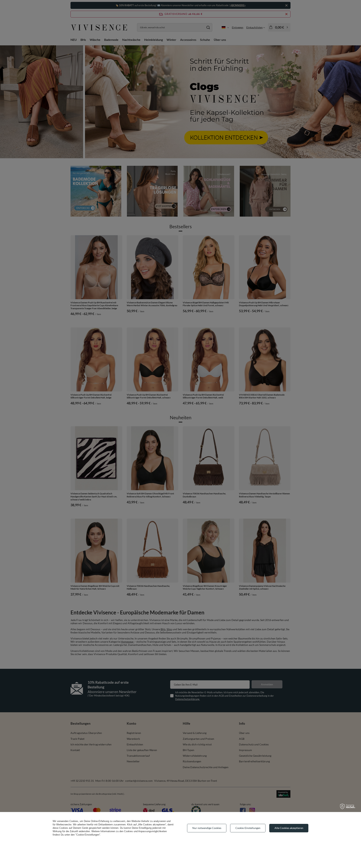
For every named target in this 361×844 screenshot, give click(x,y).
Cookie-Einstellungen (247, 828)
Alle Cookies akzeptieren (289, 828)
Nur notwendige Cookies (206, 828)
